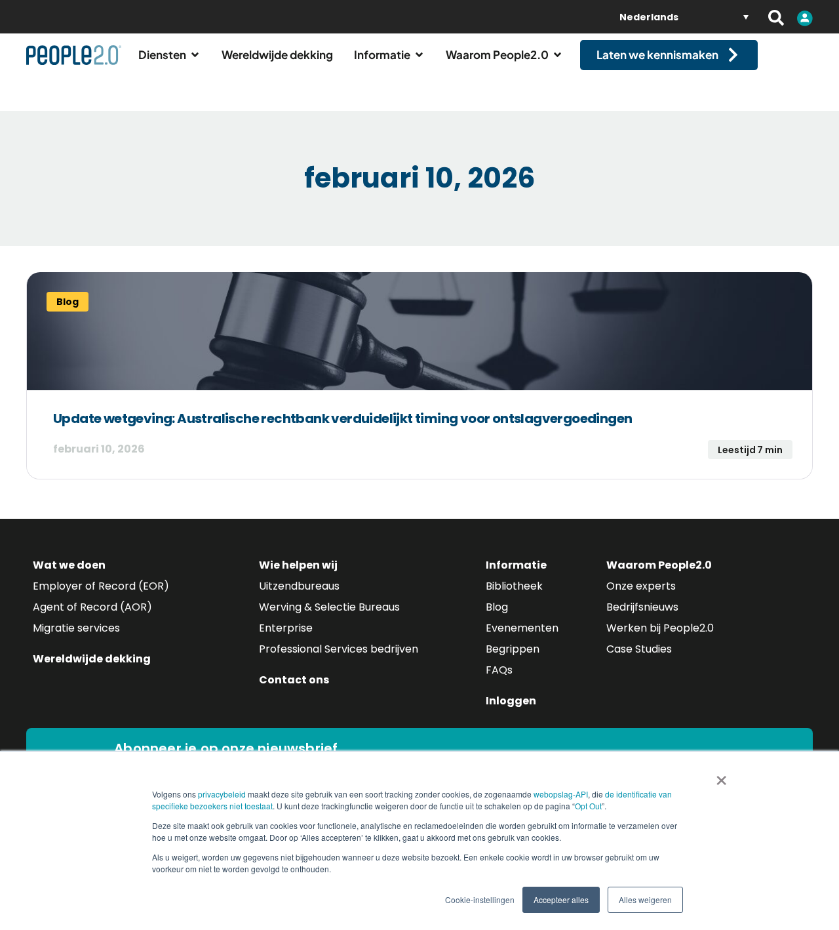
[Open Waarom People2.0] (557, 55)
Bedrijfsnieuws (642, 607)
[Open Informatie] (419, 55)
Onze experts (641, 586)
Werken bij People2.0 (660, 628)
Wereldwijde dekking (92, 658)
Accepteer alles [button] (561, 899)
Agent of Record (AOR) (92, 607)
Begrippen (512, 649)
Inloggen (511, 700)
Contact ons (294, 679)
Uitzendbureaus (299, 586)
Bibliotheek (514, 586)
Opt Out (588, 805)
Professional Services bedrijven (338, 649)
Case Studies (639, 649)
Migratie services (76, 628)
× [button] (721, 776)
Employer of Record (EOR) (101, 586)
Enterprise (286, 628)
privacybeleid (222, 793)
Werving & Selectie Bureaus (329, 607)
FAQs (499, 669)
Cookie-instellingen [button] (480, 899)
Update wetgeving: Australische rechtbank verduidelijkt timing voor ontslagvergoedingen (342, 418)
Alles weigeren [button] (645, 899)
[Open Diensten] (195, 55)
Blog (497, 607)
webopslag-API (561, 793)
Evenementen (522, 628)
